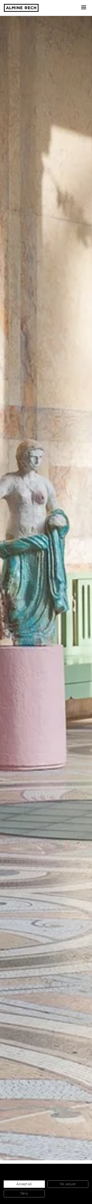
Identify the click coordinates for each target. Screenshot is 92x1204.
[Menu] (84, 8)
